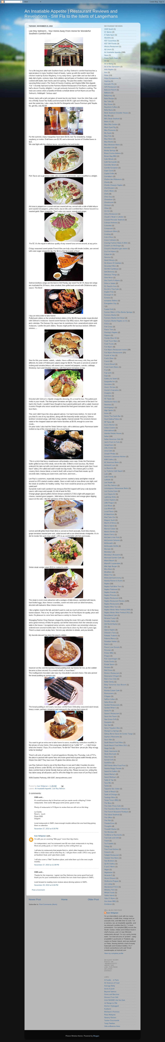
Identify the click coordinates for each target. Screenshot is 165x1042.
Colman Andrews (110, 223)
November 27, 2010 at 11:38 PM (46, 865)
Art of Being (108, 64)
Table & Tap (108, 780)
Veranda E (108, 875)
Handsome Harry (110, 402)
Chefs (106, 194)
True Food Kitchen (111, 849)
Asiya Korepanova (111, 78)
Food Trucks (109, 344)
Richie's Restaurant (111, 673)
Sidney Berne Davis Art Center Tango (118, 734)
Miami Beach (109, 560)
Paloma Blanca (110, 638)
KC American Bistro (111, 462)
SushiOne (108, 763)
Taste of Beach (110, 792)
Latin (106, 474)
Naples (107, 584)
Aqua (106, 55)
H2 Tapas (108, 399)
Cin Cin (107, 211)
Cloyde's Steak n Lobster (113, 217)
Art (105, 61)
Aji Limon (107, 49)
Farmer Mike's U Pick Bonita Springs (118, 312)
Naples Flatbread (110, 589)
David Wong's (109, 260)
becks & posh (109, 989)
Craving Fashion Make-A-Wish (116, 243)
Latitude (107, 480)
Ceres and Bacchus (111, 994)
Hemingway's (109, 407)
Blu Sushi (107, 133)
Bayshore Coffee (110, 107)
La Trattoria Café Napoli (113, 471)
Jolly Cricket (108, 448)
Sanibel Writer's (110, 708)
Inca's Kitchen (109, 425)
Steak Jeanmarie (110, 751)
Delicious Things (110, 275)
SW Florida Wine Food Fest (114, 765)
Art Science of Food (111, 983)
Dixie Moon (108, 277)
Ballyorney (108, 96)
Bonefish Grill (109, 148)
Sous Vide (108, 740)
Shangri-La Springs (111, 731)
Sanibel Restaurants (112, 705)
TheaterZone (109, 823)
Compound (108, 228)
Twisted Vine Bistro (111, 858)
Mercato (107, 549)
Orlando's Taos (110, 633)
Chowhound (108, 202)
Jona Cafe (108, 451)
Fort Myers (108, 347)
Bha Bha (107, 116)
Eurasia (107, 298)
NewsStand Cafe (110, 615)
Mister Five (108, 575)
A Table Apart (109, 35)
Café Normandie (110, 162)
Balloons (107, 93)
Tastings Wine (109, 797)
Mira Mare (108, 569)
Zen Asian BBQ (110, 901)
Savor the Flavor (110, 716)
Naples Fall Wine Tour (112, 586)
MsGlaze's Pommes (111, 1012)
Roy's (106, 688)
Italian (106, 436)
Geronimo (108, 384)
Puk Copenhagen (111, 659)
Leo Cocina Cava (110, 491)
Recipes (107, 667)
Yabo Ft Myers (109, 898)
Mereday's (108, 552)
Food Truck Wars (110, 341)
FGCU (106, 324)
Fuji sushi (107, 373)
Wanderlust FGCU (111, 887)
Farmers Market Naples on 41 (115, 321)
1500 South (108, 29)
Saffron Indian (109, 699)
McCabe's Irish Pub (111, 537)
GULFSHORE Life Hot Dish (114, 1000)
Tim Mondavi (109, 832)
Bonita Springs (109, 150)
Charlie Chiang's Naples (113, 185)
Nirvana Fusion (110, 618)
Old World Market (111, 624)
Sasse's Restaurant (111, 713)
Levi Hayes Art (109, 494)
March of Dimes (110, 523)
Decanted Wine (110, 266)
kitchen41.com (109, 465)
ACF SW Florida (110, 44)
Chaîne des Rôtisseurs (113, 179)
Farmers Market (110, 315)
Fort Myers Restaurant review (115, 350)
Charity (107, 182)
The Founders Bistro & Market (115, 809)
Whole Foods (109, 892)
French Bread (109, 364)
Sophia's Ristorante (111, 737)
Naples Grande (110, 592)
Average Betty (109, 986)
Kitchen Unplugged (111, 1006)
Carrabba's (108, 176)
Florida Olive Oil (110, 338)
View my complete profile (113, 953)
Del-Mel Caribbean (111, 269)
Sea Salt (107, 725)
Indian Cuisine (109, 428)
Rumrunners (109, 693)
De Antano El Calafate (112, 263)
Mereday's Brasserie (112, 555)
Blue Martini (108, 142)
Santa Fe (107, 711)
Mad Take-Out (109, 517)
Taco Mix (107, 783)
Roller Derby (109, 682)
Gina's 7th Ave (109, 387)
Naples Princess (110, 595)
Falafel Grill (108, 309)
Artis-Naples (109, 69)
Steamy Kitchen (110, 1017)
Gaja (106, 376)
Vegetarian (108, 872)
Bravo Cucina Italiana (112, 153)
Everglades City (110, 303)
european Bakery (110, 300)
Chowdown (108, 199)
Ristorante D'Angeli (111, 676)
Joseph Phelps (109, 454)
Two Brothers (109, 861)
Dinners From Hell (111, 997)
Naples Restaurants (111, 604)
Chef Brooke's (109, 188)
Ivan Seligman (40, 836)
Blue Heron (108, 139)
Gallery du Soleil (110, 379)
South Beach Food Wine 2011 (115, 745)
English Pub (108, 292)
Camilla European (111, 168)
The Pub (107, 820)
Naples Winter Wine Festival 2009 (117, 610)
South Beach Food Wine (113, 742)
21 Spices (108, 32)
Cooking (107, 234)
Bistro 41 (107, 121)
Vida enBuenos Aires (112, 1026)
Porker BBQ (108, 653)
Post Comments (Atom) (48, 904)
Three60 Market (110, 829)
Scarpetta (108, 722)
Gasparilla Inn (109, 381)
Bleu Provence (109, 130)
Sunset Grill (108, 760)
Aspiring (107, 81)
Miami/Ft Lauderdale (112, 563)
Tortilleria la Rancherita (113, 835)
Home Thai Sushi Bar (112, 416)
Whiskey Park (109, 890)
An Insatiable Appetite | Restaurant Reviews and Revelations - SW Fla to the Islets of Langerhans (71, 14)
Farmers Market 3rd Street (114, 318)
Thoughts (107, 826)
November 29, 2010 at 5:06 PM (46, 885)
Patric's (107, 644)
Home (64, 899)
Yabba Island (109, 895)
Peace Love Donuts (111, 647)
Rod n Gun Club (110, 679)
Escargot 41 (108, 295)
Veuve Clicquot (110, 878)
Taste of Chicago (110, 794)
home (106, 413)
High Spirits (108, 410)
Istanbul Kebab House (112, 433)
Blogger (96, 1036)
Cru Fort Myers (110, 251)
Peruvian (107, 650)
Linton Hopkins (110, 500)
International (109, 430)
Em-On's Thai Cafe (111, 289)
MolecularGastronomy (112, 578)
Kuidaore (107, 1009)
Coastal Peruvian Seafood (114, 220)
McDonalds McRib (111, 546)
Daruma (107, 257)
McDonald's (108, 543)
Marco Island (109, 526)
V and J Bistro (109, 867)
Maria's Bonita (109, 532)
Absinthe (107, 38)
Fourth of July (109, 355)
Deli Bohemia (109, 272)
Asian (106, 75)
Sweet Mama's (109, 774)
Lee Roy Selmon (58, 788)
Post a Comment (38, 890)
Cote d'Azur (108, 237)
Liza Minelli (108, 508)
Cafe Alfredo (109, 159)
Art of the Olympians (112, 67)
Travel (106, 841)
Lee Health (108, 482)
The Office (108, 817)
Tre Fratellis (108, 844)
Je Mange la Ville (110, 1003)
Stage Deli (108, 748)
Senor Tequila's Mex (112, 728)
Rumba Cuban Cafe (111, 690)
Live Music (108, 506)
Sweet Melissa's (110, 777)
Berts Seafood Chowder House (116, 113)
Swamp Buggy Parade (112, 768)
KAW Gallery (109, 459)
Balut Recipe (109, 98)
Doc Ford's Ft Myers (112, 280)
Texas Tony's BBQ (111, 800)
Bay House (108, 104)
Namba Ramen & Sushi (113, 581)
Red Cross (108, 670)
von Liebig (108, 884)
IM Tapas (107, 422)
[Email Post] (62, 786)
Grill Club (107, 396)
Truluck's (107, 852)
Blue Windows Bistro (112, 145)
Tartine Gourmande (111, 1020)
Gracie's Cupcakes (111, 390)
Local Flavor (109, 511)
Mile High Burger (110, 566)
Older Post (93, 899)
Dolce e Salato (109, 283)
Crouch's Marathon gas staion (115, 248)
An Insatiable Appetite (43, 788)
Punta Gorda (109, 661)
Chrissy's (107, 205)
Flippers (107, 335)
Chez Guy (108, 197)
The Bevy (107, 803)
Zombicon (108, 904)
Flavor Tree (108, 329)
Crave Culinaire (110, 240)
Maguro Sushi (109, 520)
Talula (106, 786)
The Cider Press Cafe (112, 806)
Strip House (108, 757)
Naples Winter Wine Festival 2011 (117, 612)
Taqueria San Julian (111, 789)
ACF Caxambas (110, 41)
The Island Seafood (111, 815)
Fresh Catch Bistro (111, 367)
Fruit (106, 370)
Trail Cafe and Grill (111, 838)
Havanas (107, 404)
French (107, 361)
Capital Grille (109, 173)
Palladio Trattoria (110, 636)
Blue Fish (107, 136)
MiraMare (108, 572)
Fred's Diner (109, 358)
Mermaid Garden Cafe (112, 558)
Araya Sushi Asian (111, 58)
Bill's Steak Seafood (111, 119)
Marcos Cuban (109, 529)
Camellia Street (110, 165)
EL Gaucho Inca (110, 286)
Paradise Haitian (110, 641)
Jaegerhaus (108, 445)
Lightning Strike (110, 497)
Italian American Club (112, 439)
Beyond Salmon (110, 992)
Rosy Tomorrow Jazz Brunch (115, 685)
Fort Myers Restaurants (113, 352)
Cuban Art (108, 254)
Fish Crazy (108, 327)
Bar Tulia (107, 101)
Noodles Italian (110, 621)
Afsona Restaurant (111, 46)
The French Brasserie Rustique (116, 812)
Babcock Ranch (110, 90)
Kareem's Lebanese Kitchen (115, 456)
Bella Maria (108, 110)
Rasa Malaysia (109, 1015)
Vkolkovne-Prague (111, 881)
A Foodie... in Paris (111, 980)
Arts (105, 72)
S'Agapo (107, 696)
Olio (105, 627)
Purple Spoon (109, 664)
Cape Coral (108, 171)
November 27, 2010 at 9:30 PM (46, 829)
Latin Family (109, 477)
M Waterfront (109, 514)
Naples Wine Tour (111, 607)
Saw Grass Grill (110, 719)
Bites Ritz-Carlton (111, 124)
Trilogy (106, 846)
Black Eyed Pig (110, 127)
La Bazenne (108, 468)
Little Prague (109, 503)
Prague (107, 656)
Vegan (106, 869)
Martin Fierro (109, 534)
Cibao (106, 208)
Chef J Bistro (109, 191)
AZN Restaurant (110, 87)
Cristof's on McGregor (112, 246)
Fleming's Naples (110, 332)
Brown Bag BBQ (110, 156)
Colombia (107, 225)
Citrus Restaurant (111, 214)
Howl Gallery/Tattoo (111, 419)
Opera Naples (109, 630)
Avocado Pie (109, 84)
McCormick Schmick (112, 540)
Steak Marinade (110, 754)
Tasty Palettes (109, 1023)
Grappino (107, 393)
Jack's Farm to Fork (111, 442)
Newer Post (35, 899)
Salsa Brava (108, 702)
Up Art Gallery (109, 864)
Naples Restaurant (111, 598)
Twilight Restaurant (111, 855)
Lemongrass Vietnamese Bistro (116, 488)
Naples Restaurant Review (114, 601)
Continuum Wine (110, 231)
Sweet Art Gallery (110, 771)
